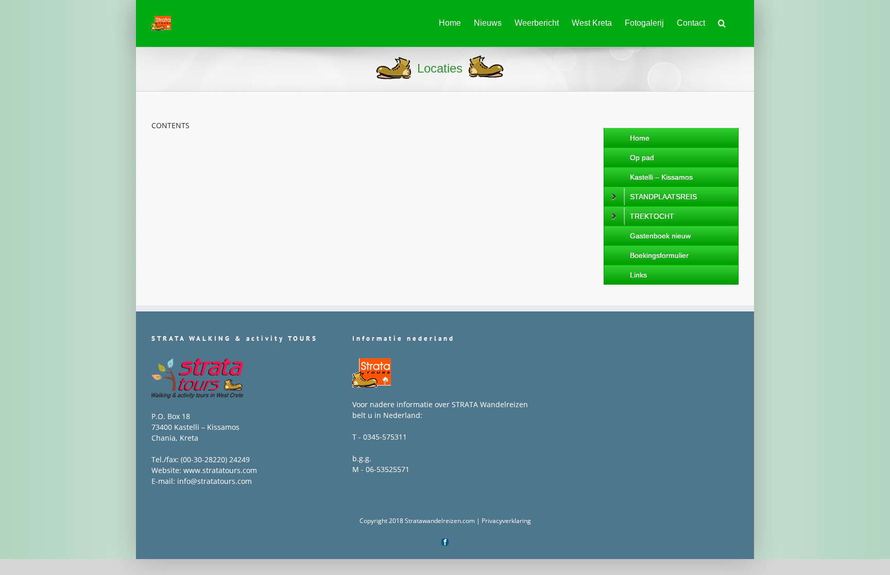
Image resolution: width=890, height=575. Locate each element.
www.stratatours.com (220, 470)
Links (638, 275)
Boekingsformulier (659, 255)
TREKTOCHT (652, 216)
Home (639, 138)
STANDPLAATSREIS (663, 197)
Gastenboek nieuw (660, 236)
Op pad (642, 157)
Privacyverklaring (506, 520)
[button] (722, 21)
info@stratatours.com (214, 481)
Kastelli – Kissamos (661, 177)
